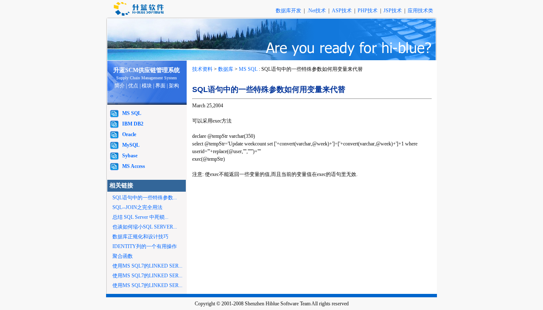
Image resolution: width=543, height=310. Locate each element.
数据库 (225, 69)
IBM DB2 (132, 124)
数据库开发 (289, 11)
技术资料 (202, 69)
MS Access (133, 166)
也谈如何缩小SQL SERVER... (144, 227)
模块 (147, 86)
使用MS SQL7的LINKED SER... (147, 266)
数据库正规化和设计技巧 (140, 237)
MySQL (131, 145)
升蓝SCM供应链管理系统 (146, 70)
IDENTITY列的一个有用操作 (144, 246)
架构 (174, 86)
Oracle (129, 134)
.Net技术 (316, 11)
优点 (133, 86)
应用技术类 (420, 11)
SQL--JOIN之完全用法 (137, 207)
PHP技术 (368, 11)
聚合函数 (122, 256)
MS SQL (131, 113)
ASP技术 (342, 11)
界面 (160, 86)
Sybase (129, 156)
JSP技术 (393, 11)
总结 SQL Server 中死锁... (140, 217)
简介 (120, 86)
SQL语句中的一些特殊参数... (144, 198)
